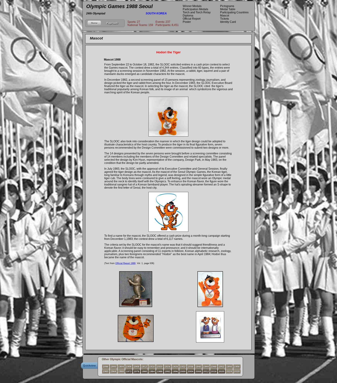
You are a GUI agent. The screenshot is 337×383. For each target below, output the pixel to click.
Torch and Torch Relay (197, 12)
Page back (112, 23)
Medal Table (227, 9)
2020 (221, 371)
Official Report (191, 18)
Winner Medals (192, 6)
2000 (183, 371)
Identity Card (228, 21)
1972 (129, 371)
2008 (198, 371)
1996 (175, 371)
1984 (152, 371)
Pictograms (227, 6)
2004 (190, 371)
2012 (206, 371)
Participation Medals (195, 9)
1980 (144, 371)
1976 (136, 371)
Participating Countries (234, 12)
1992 (167, 371)
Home (94, 23)
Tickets (224, 18)
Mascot (224, 15)
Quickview (89, 365)
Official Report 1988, (125, 263)
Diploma (188, 15)
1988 (160, 371)
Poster (187, 21)
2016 (214, 371)
